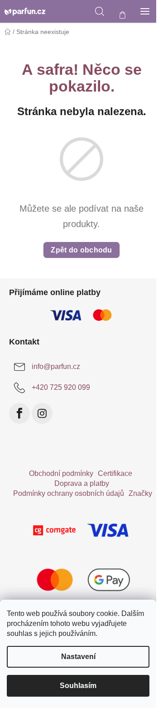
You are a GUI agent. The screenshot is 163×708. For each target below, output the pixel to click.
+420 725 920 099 (61, 387)
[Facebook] (19, 413)
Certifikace (115, 473)
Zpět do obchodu (81, 250)
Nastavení (78, 656)
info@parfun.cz (56, 366)
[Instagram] (42, 413)
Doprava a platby (81, 483)
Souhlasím (78, 685)
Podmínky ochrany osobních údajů (68, 493)
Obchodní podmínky (61, 473)
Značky (140, 493)
